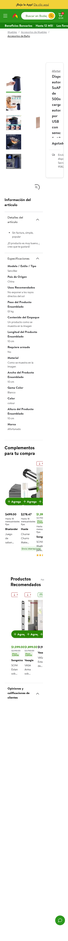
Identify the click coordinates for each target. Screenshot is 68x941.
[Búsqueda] (51, 16)
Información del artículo (18, 202)
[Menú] (6, 16)
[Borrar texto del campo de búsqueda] (45, 16)
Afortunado (58, 71)
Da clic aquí (41, 4)
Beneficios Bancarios (18, 25)
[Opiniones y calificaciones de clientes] (37, 692)
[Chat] (60, 920)
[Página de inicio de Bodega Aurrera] (15, 16)
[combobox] (38, 16)
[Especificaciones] (37, 258)
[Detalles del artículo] (37, 220)
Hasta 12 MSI (44, 25)
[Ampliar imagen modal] (36, 187)
